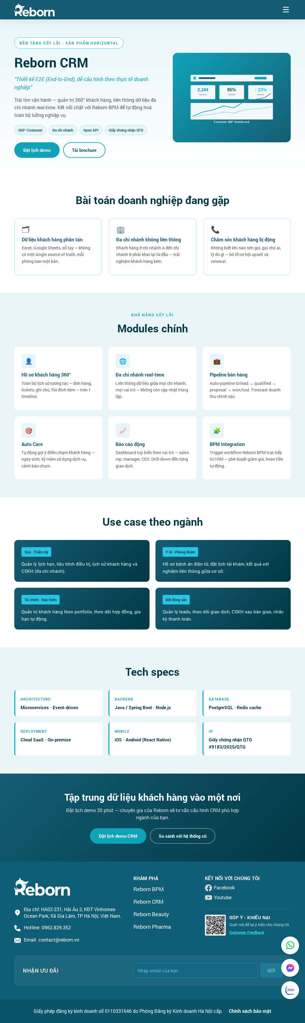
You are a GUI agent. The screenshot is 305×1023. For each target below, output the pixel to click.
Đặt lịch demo (37, 150)
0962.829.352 (56, 927)
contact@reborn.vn (58, 939)
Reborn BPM (148, 889)
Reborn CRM (148, 901)
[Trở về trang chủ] (34, 9)
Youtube (222, 897)
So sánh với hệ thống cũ (182, 836)
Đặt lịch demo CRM (118, 836)
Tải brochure (84, 150)
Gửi (271, 970)
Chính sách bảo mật (250, 1011)
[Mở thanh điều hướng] (286, 9)
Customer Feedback (246, 932)
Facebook (224, 887)
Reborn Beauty (151, 914)
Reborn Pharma (152, 926)
